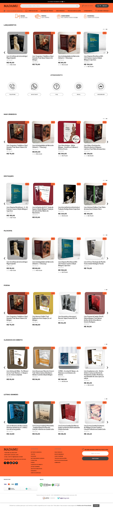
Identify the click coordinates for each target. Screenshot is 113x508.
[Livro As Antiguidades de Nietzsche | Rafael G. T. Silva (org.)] (69, 52)
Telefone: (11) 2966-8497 (10, 452)
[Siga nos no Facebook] (5, 463)
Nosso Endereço (59, 454)
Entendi (96, 505)
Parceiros (33, 470)
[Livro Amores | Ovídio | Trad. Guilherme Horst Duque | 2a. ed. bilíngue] (43, 312)
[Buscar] (77, 6)
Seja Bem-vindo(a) (102, 10)
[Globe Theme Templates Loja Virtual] (49, 498)
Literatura (34, 460)
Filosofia (33, 456)
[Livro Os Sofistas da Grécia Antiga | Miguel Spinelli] (17, 52)
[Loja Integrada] (63, 498)
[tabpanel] (17, 52)
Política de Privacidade (61, 460)
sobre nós (57, 462)
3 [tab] (103, 29)
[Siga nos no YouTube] (11, 463)
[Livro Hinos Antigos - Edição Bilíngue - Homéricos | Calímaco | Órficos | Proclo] (69, 141)
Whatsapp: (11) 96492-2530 (11, 454)
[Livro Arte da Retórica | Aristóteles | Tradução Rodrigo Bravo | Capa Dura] (69, 203)
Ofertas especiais (36, 472)
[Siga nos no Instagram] (13, 463)
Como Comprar (59, 456)
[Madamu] (11, 6)
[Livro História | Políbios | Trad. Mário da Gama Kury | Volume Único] (95, 203)
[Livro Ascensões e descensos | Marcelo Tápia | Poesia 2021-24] (69, 312)
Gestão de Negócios (36, 468)
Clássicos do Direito (37, 464)
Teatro (33, 454)
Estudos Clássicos (36, 452)
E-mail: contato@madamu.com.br (13, 456)
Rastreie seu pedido (47, 10)
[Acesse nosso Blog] (16, 463)
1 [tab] (106, 29)
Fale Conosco (58, 452)
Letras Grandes (35, 466)
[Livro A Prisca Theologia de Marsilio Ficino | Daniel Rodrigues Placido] (95, 258)
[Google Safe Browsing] (56, 484)
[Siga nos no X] (8, 463)
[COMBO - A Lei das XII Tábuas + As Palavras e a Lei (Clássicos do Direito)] (69, 367)
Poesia (32, 462)
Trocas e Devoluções (74, 10)
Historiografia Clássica (37, 458)
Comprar (20, 71)
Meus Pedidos (60, 10)
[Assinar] (95, 458)
